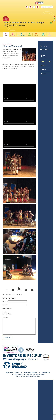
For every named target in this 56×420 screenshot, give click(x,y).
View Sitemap (46, 372)
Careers (43, 69)
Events (43, 65)
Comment (6, 317)
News (42, 61)
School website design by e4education (28, 376)
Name (5, 301)
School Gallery (43, 56)
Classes (43, 74)
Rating (5, 311)
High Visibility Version (12, 372)
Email (5, 305)
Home (4, 44)
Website (5, 308)
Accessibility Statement (31, 372)
